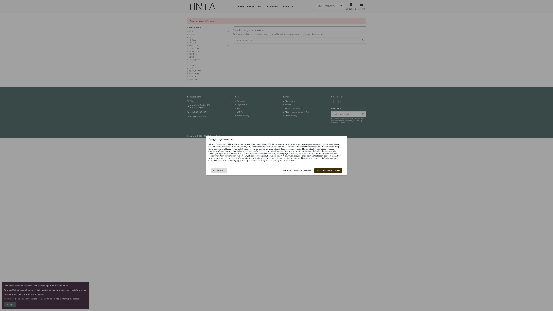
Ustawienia (219, 170)
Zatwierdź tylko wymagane (297, 170)
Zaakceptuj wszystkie (328, 170)
